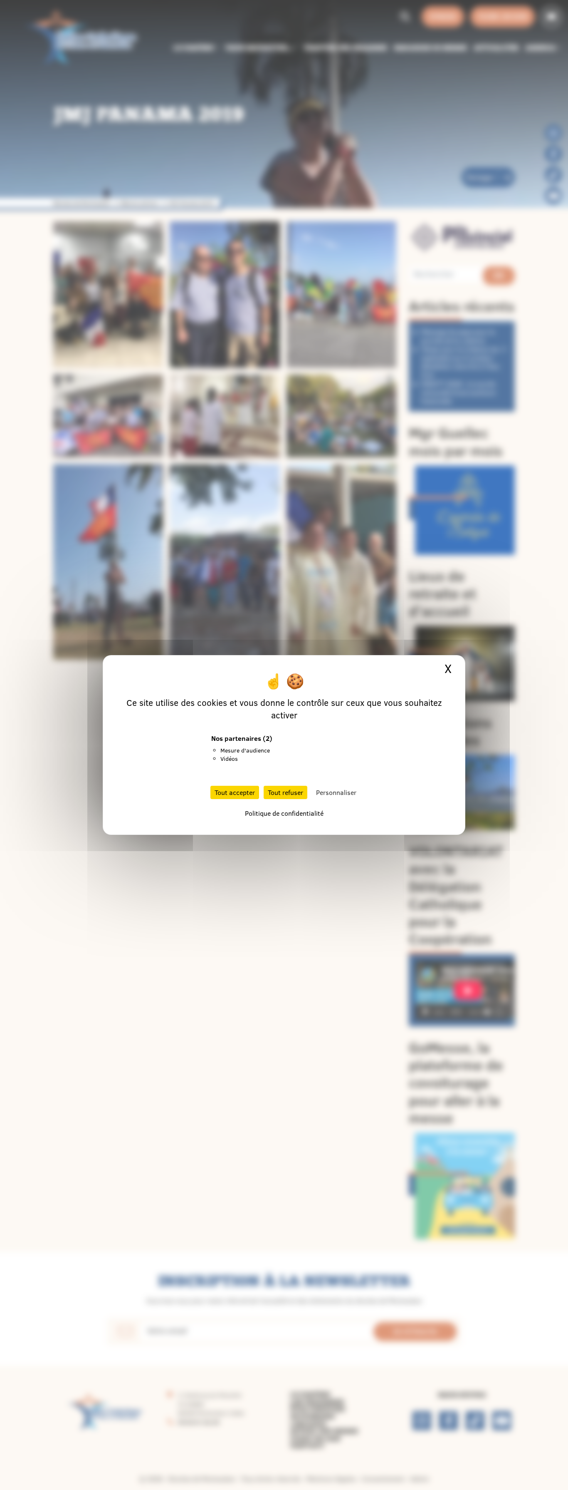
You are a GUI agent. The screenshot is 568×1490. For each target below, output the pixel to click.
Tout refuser (285, 792)
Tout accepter (235, 792)
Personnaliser (336, 792)
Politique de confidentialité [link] (284, 813)
